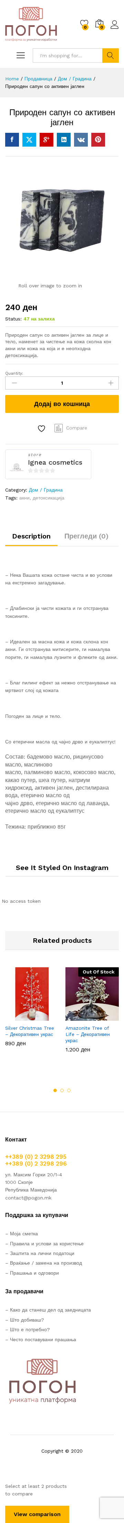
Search (110, 55)
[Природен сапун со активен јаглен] (12, 140)
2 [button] (62, 1090)
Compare (76, 428)
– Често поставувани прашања (40, 1339)
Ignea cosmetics (55, 462)
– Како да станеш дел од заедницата (48, 1310)
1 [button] (55, 1090)
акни (24, 498)
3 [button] (69, 1090)
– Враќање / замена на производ (43, 1263)
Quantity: (14, 373)
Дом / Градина (46, 490)
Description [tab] (31, 536)
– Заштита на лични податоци (39, 1253)
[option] (32, 1012)
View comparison (37, 1514)
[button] (15, 1016)
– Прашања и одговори (32, 1273)
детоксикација (48, 498)
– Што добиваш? (24, 1320)
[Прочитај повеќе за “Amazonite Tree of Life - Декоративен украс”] (75, 1016)
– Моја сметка (21, 1233)
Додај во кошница (62, 403)
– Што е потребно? (27, 1329)
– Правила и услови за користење (44, 1243)
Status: (13, 319)
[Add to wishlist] (42, 428)
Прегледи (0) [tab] (86, 536)
